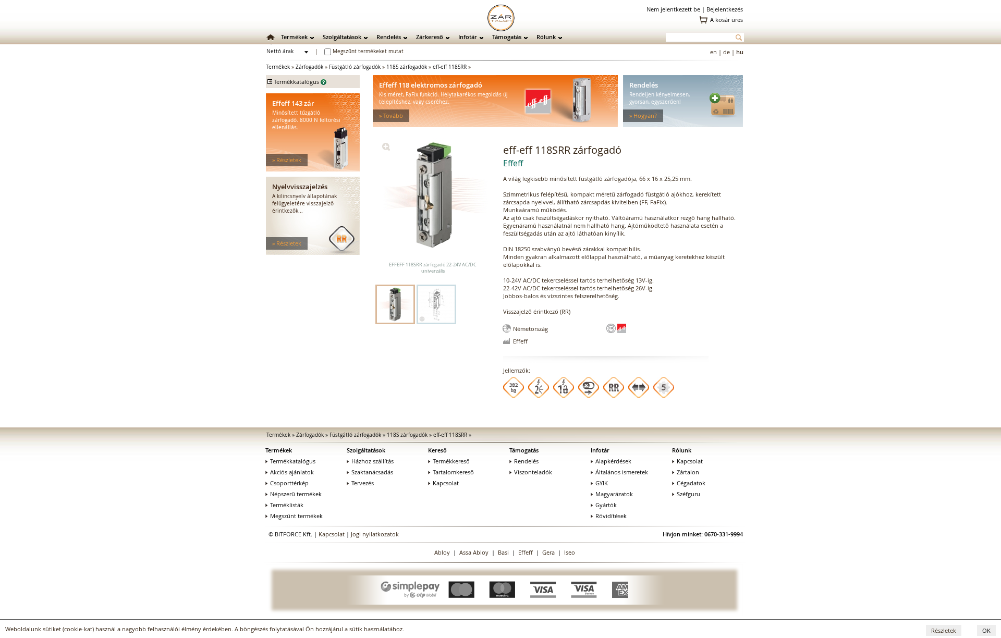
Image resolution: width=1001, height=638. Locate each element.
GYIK (601, 483)
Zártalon (688, 472)
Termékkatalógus (292, 461)
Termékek (294, 37)
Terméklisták (286, 505)
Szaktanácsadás (372, 472)
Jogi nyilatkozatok (375, 534)
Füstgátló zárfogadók (355, 67)
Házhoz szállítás (372, 461)
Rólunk (546, 37)
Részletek (943, 630)
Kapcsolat (446, 483)
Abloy (442, 552)
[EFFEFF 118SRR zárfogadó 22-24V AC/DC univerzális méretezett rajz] (436, 304)
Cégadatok (691, 483)
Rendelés (388, 37)
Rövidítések (611, 516)
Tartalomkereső (453, 472)
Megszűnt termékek (296, 516)
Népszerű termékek (296, 494)
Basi (503, 552)
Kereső (437, 450)
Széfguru (688, 494)
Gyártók (606, 505)
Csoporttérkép (289, 483)
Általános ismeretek (621, 472)
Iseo (569, 552)
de (726, 52)
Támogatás (506, 37)
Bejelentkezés (724, 9)
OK (986, 630)
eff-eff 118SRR (450, 67)
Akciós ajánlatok (292, 472)
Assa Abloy (474, 552)
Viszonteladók (533, 472)
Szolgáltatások (342, 37)
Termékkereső (451, 461)
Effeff (525, 552)
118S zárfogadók (406, 67)
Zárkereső (429, 37)
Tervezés (362, 483)
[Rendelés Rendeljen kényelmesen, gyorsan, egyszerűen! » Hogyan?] (683, 125)
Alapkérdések (613, 461)
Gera (548, 552)
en (713, 52)
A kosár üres (726, 19)
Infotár (467, 37)
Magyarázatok (614, 494)
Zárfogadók (309, 67)
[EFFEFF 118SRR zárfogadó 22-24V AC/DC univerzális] (386, 148)
